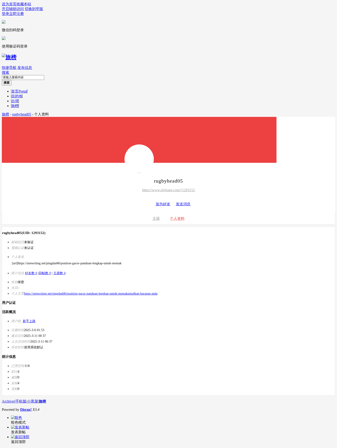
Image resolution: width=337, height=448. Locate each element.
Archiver (8, 401)
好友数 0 (31, 273)
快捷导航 (9, 68)
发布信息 (24, 68)
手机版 (20, 401)
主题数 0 (59, 273)
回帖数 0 (45, 273)
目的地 (16, 96)
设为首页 (9, 4)
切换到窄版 (34, 9)
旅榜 (15, 106)
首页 (19, 91)
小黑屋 (32, 401)
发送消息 (183, 204)
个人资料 (177, 218)
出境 (15, 101)
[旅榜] (9, 57)
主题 (156, 218)
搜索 (5, 72)
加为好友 (163, 204)
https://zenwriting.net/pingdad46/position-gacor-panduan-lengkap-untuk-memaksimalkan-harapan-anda (90, 293)
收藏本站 (24, 4)
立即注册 (16, 14)
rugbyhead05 (21, 114)
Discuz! (26, 409)
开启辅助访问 (13, 9)
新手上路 (29, 321)
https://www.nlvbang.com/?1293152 (168, 190)
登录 (5, 14)
